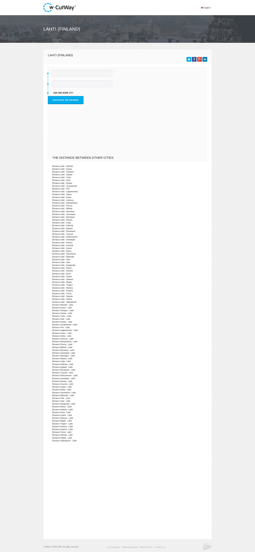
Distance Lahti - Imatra (62, 248)
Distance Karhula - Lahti (62, 409)
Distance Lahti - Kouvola (62, 245)
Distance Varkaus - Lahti (62, 418)
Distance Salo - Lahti (61, 401)
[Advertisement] (128, 133)
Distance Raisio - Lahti (62, 407)
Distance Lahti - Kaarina (62, 291)
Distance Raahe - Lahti (62, 421)
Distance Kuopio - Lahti (62, 322)
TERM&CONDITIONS (130, 547)
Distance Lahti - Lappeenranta (65, 191)
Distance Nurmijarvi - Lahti (63, 356)
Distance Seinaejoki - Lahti (63, 378)
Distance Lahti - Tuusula (62, 234)
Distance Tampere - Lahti (63, 310)
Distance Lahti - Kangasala (63, 265)
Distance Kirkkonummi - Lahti (64, 375)
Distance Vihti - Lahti (61, 398)
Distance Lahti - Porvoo (62, 206)
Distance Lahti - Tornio (61, 293)
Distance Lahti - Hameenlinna (64, 203)
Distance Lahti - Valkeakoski (64, 302)
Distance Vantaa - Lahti (62, 313)
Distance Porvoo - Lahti (62, 344)
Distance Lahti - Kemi (61, 274)
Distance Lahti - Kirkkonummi (64, 237)
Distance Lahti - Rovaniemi (63, 231)
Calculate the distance (66, 100)
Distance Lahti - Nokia (61, 251)
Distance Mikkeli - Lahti (62, 347)
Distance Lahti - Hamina (62, 288)
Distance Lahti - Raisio (62, 268)
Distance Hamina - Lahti (62, 426)
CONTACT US (160, 547)
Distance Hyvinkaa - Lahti (63, 350)
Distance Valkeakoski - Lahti (64, 441)
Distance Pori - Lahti (61, 327)
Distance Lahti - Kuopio (62, 183)
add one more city (63, 93)
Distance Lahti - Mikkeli (62, 208)
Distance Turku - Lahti (61, 316)
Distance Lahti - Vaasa (62, 194)
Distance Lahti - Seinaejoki (63, 240)
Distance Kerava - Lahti (62, 381)
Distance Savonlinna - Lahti (64, 393)
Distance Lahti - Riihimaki (63, 257)
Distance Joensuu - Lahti (62, 339)
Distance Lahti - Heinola (62, 296)
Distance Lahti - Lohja (61, 223)
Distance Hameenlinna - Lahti (64, 341)
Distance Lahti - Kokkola (62, 225)
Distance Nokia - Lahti (61, 390)
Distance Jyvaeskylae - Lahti (64, 324)
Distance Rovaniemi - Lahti (63, 370)
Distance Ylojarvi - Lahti (62, 424)
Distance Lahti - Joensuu (62, 200)
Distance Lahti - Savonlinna (64, 254)
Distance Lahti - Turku (61, 177)
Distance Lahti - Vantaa (62, 174)
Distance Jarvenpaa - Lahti (63, 353)
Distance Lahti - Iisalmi (62, 276)
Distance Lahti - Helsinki (62, 166)
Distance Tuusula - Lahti (62, 373)
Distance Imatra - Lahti (62, 387)
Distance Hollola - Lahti (62, 438)
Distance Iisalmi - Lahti (62, 415)
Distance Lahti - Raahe (62, 282)
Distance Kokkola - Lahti (62, 364)
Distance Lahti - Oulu (61, 180)
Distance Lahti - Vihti (61, 259)
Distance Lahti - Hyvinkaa (63, 211)
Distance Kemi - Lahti (61, 412)
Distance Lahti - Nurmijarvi (63, 217)
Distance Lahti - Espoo (62, 169)
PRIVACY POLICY (146, 547)
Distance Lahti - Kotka (61, 197)
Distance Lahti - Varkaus (62, 279)
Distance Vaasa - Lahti (62, 333)
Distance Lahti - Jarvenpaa (63, 214)
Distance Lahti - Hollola (62, 299)
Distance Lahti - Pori (61, 189)
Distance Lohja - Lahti (61, 361)
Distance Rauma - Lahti (62, 358)
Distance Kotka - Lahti (61, 336)
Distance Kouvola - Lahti (62, 384)
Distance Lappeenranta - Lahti (65, 330)
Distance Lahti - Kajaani (62, 228)
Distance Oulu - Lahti (61, 319)
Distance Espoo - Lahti (62, 308)
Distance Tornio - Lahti (61, 432)
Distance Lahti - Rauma (62, 220)
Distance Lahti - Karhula (62, 271)
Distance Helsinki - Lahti (62, 305)
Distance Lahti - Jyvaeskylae (64, 186)
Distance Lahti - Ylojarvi (62, 285)
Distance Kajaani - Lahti (62, 367)
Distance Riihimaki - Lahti (63, 395)
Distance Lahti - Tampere (63, 172)
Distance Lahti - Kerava (62, 242)
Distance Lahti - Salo (61, 262)
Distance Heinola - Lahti (62, 435)
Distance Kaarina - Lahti (62, 429)
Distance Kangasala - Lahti (63, 404)
